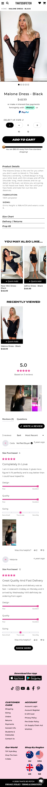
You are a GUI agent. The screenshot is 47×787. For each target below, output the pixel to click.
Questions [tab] (22, 420)
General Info (10, 728)
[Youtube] (22, 689)
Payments (9, 724)
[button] (10, 125)
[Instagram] (17, 689)
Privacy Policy (31, 718)
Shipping (9, 709)
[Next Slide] (40, 398)
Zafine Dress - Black (33, 286)
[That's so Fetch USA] (39, 754)
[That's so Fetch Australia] (30, 754)
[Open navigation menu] (3, 3)
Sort (19, 435)
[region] (23, 398)
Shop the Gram (11, 755)
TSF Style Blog (11, 751)
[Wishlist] (40, 3)
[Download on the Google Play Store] (34, 680)
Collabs (8, 759)
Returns (8, 720)
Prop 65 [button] (6, 226)
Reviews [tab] (8, 420)
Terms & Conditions (32, 784)
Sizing (8, 713)
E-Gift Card (29, 714)
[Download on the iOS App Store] (17, 679)
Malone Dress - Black (20, 9)
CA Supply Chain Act (34, 725)
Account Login (31, 706)
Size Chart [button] (8, 216)
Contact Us (10, 739)
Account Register (32, 710)
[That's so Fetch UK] (30, 767)
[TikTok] (12, 689)
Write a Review (34, 427)
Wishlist (28, 729)
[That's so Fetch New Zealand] (39, 767)
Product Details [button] (11, 166)
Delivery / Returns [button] (12, 221)
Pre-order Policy (32, 722)
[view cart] (44, 3)
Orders (8, 717)
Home (4, 9)
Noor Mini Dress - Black (9, 287)
